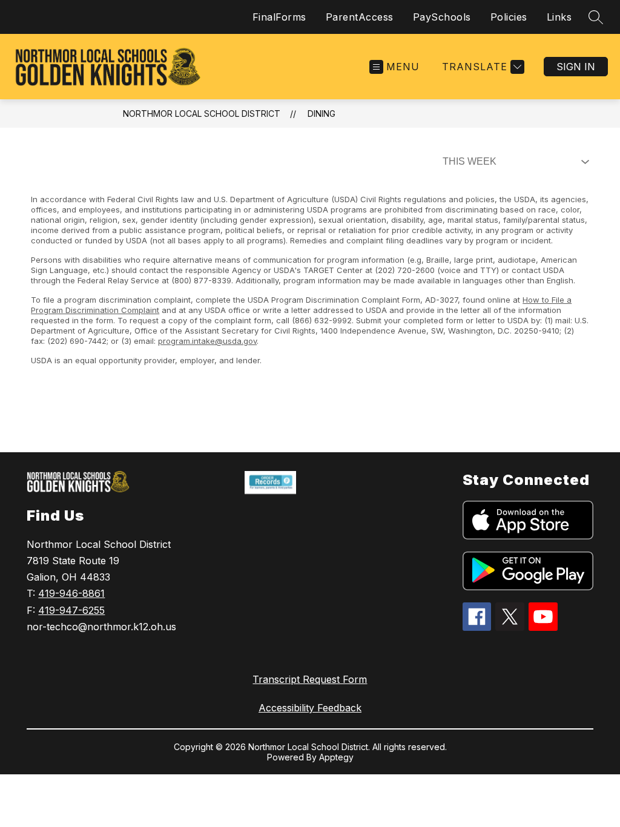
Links (559, 17)
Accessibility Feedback (310, 708)
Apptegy (336, 757)
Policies (508, 17)
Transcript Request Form (309, 679)
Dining (321, 113)
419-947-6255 (71, 610)
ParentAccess (360, 17)
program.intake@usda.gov (207, 341)
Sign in (575, 67)
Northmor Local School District (201, 113)
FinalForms (279, 17)
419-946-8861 (71, 593)
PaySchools (442, 17)
